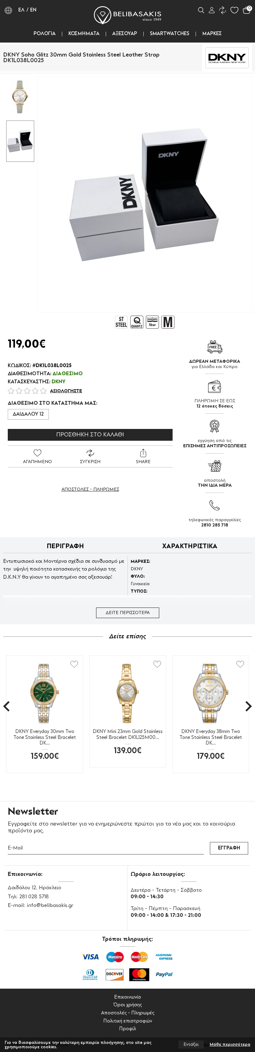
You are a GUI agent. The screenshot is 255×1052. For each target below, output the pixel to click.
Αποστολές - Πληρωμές (127, 1013)
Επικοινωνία (127, 997)
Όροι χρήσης (127, 1005)
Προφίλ (127, 1029)
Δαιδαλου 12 (28, 414)
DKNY (58, 382)
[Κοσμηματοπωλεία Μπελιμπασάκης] (127, 15)
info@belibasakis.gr (50, 905)
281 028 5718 (34, 896)
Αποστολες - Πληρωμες (90, 489)
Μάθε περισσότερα (230, 1044)
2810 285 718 (214, 525)
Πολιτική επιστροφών (127, 1021)
